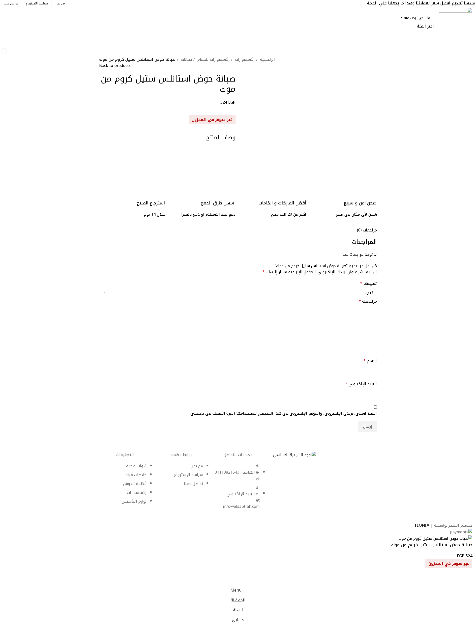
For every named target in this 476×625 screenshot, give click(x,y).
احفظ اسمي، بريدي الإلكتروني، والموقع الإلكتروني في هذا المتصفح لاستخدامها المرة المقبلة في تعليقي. (283, 413)
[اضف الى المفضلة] (466, 579)
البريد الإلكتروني (361, 384)
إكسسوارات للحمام (213, 59)
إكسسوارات (244, 59)
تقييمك (368, 283)
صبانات (186, 59)
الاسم (370, 361)
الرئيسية (267, 59)
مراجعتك (368, 301)
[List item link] (238, 489)
